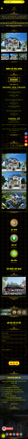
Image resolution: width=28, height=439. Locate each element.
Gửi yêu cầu (14, 363)
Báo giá (14, 245)
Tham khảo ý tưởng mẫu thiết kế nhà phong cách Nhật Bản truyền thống (14, 296)
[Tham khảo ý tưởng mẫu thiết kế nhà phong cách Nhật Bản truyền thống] (14, 286)
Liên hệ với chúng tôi (14, 377)
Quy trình (14, 229)
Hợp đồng (14, 260)
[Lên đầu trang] (25, 435)
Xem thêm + (14, 231)
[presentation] (2, 285)
